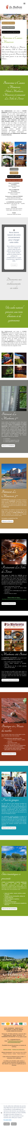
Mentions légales (7, 1049)
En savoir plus (7, 1120)
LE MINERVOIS (14, 173)
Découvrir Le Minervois (7, 521)
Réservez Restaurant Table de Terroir (10, 32)
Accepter (14, 265)
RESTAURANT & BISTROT (14, 176)
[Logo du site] (14, 7)
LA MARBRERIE (14, 169)
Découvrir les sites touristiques (9, 908)
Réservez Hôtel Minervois (8, 23)
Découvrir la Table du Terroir (8, 603)
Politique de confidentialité (18, 1049)
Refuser (14, 1124)
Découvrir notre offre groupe (8, 828)
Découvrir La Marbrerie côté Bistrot (10, 680)
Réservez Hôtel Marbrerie (8, 27)
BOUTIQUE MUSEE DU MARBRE (14, 180)
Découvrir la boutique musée (8, 753)
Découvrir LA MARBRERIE (8, 445)
